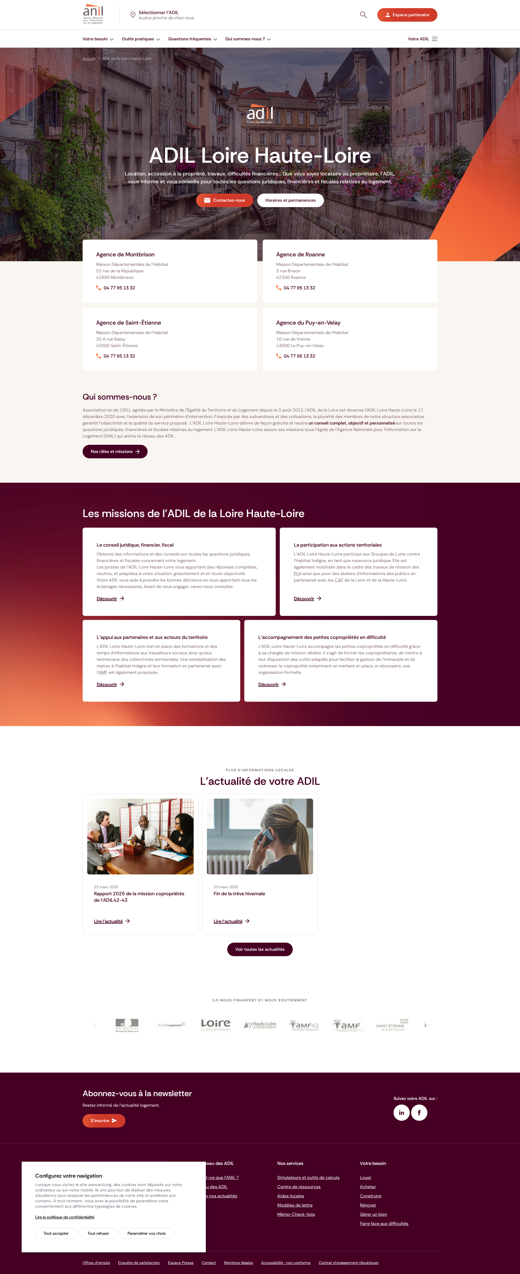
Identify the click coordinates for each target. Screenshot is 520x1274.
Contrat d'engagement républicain (349, 1262)
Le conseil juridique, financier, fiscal (135, 545)
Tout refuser (98, 1233)
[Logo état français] (128, 1025)
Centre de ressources (299, 1187)
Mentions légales (238, 1262)
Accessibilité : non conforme (286, 1262)
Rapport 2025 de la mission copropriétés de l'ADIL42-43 (139, 896)
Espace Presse (181, 1262)
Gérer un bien (373, 1214)
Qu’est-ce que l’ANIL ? (216, 1177)
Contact (209, 1262)
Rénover (368, 1205)
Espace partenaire (411, 15)
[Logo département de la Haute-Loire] (260, 1025)
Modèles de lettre (295, 1205)
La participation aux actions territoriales (338, 545)
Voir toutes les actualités (260, 949)
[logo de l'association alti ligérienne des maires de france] (348, 1025)
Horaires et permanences (290, 200)
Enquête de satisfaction (139, 1262)
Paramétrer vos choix (147, 1233)
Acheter (368, 1187)
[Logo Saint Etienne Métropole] (392, 1025)
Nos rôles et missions (112, 451)
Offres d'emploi (96, 1262)
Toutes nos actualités (215, 1196)
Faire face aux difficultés (384, 1223)
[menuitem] (98, 39)
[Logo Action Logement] (172, 1025)
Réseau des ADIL (210, 1187)
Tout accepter (56, 1233)
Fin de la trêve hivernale (239, 893)
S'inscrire (100, 1120)
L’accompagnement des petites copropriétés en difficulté (322, 637)
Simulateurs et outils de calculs (308, 1177)
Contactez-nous (229, 200)
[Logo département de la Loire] (216, 1025)
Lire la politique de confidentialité (64, 1217)
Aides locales (290, 1196)
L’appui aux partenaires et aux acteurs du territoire (152, 637)
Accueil (89, 58)
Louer (365, 1177)
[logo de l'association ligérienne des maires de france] (304, 1025)
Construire (370, 1196)
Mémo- (296, 1214)
